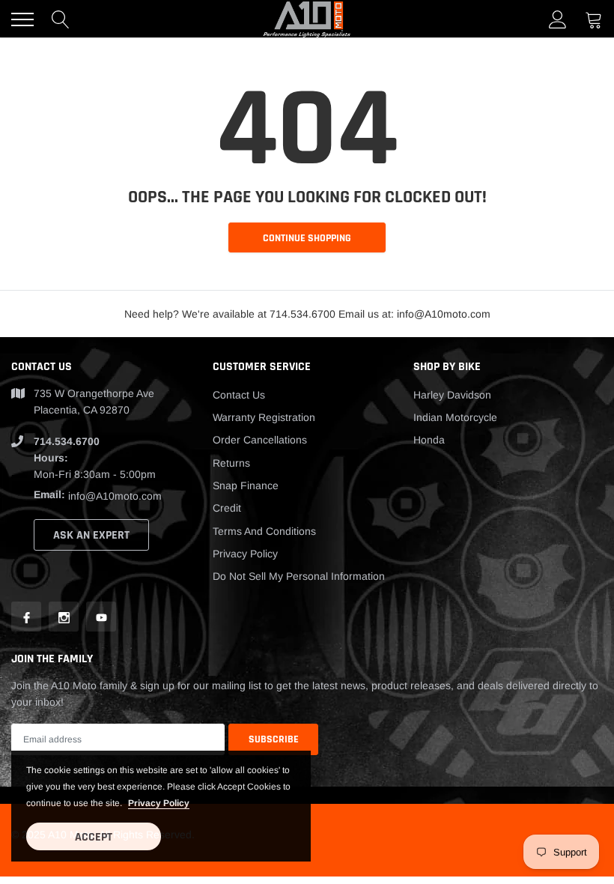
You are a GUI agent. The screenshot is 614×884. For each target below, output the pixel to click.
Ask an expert (91, 535)
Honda (429, 440)
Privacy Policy (245, 554)
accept (93, 837)
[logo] (307, 19)
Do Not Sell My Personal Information (299, 576)
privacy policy (158, 803)
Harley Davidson (452, 395)
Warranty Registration (264, 417)
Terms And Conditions (264, 531)
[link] (26, 617)
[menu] (22, 19)
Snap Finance (246, 485)
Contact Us (239, 395)
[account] (558, 19)
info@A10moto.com (115, 496)
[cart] (594, 19)
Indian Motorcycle (455, 417)
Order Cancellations (260, 440)
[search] (61, 19)
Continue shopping (307, 238)
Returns (231, 463)
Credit (227, 508)
